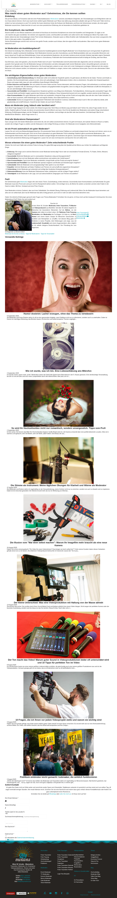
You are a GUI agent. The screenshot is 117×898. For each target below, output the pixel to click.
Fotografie (77, 859)
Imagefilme (77, 863)
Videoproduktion (78, 4)
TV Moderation (45, 874)
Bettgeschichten (95, 855)
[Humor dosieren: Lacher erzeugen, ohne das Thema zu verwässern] (58, 276)
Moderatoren (54, 19)
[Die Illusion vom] (58, 518)
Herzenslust (94, 863)
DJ (101, 4)
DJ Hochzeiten (78, 882)
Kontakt (90, 892)
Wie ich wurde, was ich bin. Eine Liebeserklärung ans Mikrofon (58, 371)
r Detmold (65, 865)
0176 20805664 (25, 877)
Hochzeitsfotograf (46, 861)
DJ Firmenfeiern (79, 880)
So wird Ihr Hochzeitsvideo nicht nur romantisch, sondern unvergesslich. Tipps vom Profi (58, 428)
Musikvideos (78, 867)
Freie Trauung (45, 857)
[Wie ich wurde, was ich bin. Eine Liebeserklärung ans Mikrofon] (58, 346)
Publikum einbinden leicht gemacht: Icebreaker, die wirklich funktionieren (58, 777)
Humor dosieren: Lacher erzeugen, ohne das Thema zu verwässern (58, 313)
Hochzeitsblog (95, 872)
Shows (92, 4)
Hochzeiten (44, 850)
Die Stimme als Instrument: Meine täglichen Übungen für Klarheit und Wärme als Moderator (58, 485)
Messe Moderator (46, 878)
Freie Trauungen (62, 850)
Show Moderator (46, 882)
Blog (109, 4)
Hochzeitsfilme (78, 861)
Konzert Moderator (46, 876)
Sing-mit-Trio (94, 861)
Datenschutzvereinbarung (25, 837)
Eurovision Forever (96, 859)
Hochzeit (47, 4)
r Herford (65, 869)
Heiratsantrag (45, 859)
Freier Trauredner (46, 855)
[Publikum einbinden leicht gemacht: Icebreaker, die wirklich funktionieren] (58, 752)
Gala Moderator (45, 880)
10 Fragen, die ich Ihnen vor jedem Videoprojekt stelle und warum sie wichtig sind (59, 720)
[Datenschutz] (6, 835)
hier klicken (26, 879)
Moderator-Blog (95, 874)
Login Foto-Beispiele (63, 874)
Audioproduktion (79, 855)
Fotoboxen (44, 863)
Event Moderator (46, 872)
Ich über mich (95, 880)
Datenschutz (95, 895)
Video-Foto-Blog (95, 876)
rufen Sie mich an (65, 794)
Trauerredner (62, 4)
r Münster (65, 867)
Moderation (34, 4)
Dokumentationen (79, 857)
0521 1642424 (25, 875)
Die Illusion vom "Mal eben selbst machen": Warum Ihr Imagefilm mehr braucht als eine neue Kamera (58, 544)
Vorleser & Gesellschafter (81, 871)
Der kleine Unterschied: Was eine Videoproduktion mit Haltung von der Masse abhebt (58, 602)
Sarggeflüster (95, 857)
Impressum (85, 895)
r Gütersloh (65, 855)
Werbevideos (78, 865)
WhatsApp (52, 794)
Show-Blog (94, 878)
